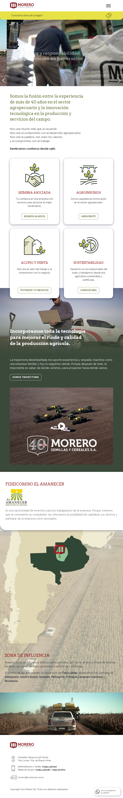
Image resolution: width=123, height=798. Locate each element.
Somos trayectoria (25, 377)
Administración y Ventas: (37, 766)
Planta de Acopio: (41, 770)
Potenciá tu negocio (34, 290)
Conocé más (88, 290)
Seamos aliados (34, 216)
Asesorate (88, 216)
